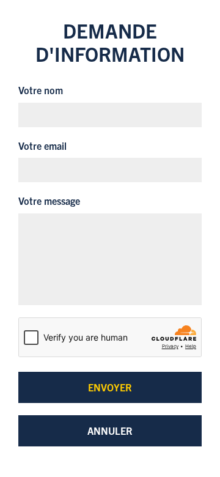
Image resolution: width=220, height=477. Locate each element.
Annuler (110, 430)
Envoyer (110, 387)
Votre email (42, 145)
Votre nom (40, 90)
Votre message (49, 200)
